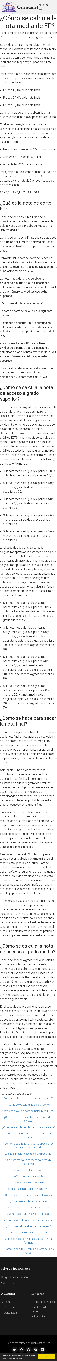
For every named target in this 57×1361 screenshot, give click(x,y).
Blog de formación (44, 1301)
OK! (46, 1356)
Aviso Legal (10, 1312)
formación (39, 1316)
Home (7, 1301)
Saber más (7, 1283)
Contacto (9, 1307)
